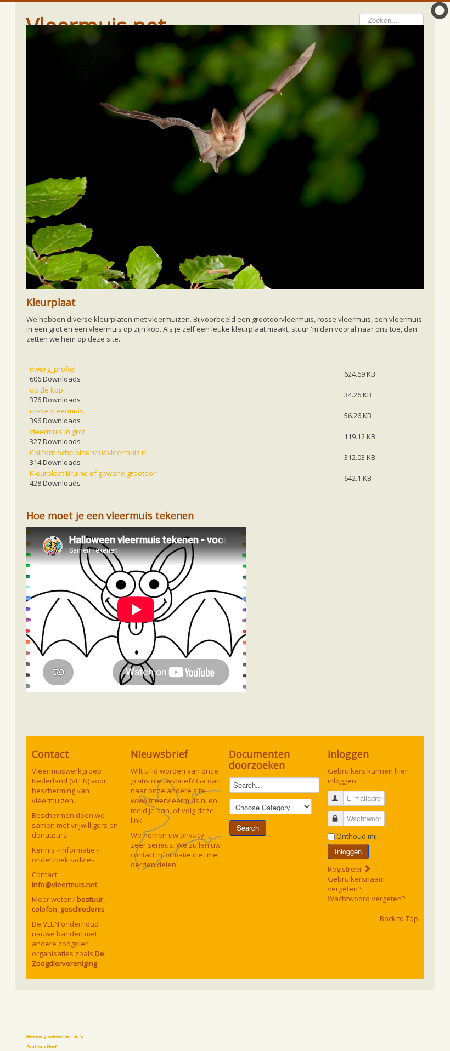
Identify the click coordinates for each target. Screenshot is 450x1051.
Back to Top (399, 918)
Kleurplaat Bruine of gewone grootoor (93, 473)
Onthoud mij (356, 836)
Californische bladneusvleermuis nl (89, 452)
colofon (44, 909)
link (136, 820)
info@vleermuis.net (64, 884)
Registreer (346, 869)
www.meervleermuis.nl (169, 800)
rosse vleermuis (56, 411)
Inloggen (348, 851)
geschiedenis (82, 909)
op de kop (46, 390)
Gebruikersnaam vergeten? (356, 884)
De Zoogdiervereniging (68, 958)
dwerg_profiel (53, 369)
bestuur (90, 899)
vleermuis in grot (57, 431)
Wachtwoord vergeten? (366, 899)
